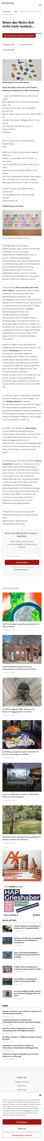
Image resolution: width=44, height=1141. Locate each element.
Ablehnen (22, 1128)
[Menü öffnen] (40, 5)
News (5, 1006)
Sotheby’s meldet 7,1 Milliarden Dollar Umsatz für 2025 (21, 1038)
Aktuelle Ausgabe (22, 1082)
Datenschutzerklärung (21, 569)
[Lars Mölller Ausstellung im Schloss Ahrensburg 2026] (7, 984)
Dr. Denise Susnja (26, 44)
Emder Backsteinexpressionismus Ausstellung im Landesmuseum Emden (19, 667)
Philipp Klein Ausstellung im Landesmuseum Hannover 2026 (27, 968)
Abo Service (22, 1089)
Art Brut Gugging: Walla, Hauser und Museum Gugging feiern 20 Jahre (18, 710)
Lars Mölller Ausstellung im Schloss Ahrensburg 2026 (25, 980)
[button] (40, 1095)
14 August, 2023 (8, 44)
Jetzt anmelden (22, 562)
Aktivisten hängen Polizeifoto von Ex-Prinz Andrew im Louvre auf (20, 1055)
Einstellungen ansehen (22, 1135)
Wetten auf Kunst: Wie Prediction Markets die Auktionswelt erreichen (21, 1012)
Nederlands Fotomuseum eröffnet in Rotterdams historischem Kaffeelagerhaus (20, 1046)
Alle (15, 11)
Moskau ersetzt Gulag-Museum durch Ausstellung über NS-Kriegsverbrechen (18, 1029)
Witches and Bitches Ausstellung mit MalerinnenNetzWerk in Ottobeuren (27, 940)
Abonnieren (22, 1086)
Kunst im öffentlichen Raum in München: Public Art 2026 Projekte (20, 795)
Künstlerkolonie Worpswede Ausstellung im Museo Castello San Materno (21, 838)
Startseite (6, 11)
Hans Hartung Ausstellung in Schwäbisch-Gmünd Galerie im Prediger (27, 954)
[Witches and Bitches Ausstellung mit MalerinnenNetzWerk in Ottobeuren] (7, 943)
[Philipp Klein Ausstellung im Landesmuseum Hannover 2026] (7, 971)
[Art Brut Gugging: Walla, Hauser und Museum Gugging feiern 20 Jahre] (7, 996)
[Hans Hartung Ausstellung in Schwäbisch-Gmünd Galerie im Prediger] (7, 957)
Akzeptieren (22, 1122)
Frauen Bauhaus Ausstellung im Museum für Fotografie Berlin (27, 927)
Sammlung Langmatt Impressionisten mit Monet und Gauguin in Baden (20, 752)
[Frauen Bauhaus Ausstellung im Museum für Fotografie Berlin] (7, 931)
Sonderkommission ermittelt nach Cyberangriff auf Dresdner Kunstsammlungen (21, 1021)
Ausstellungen (9, 50)
